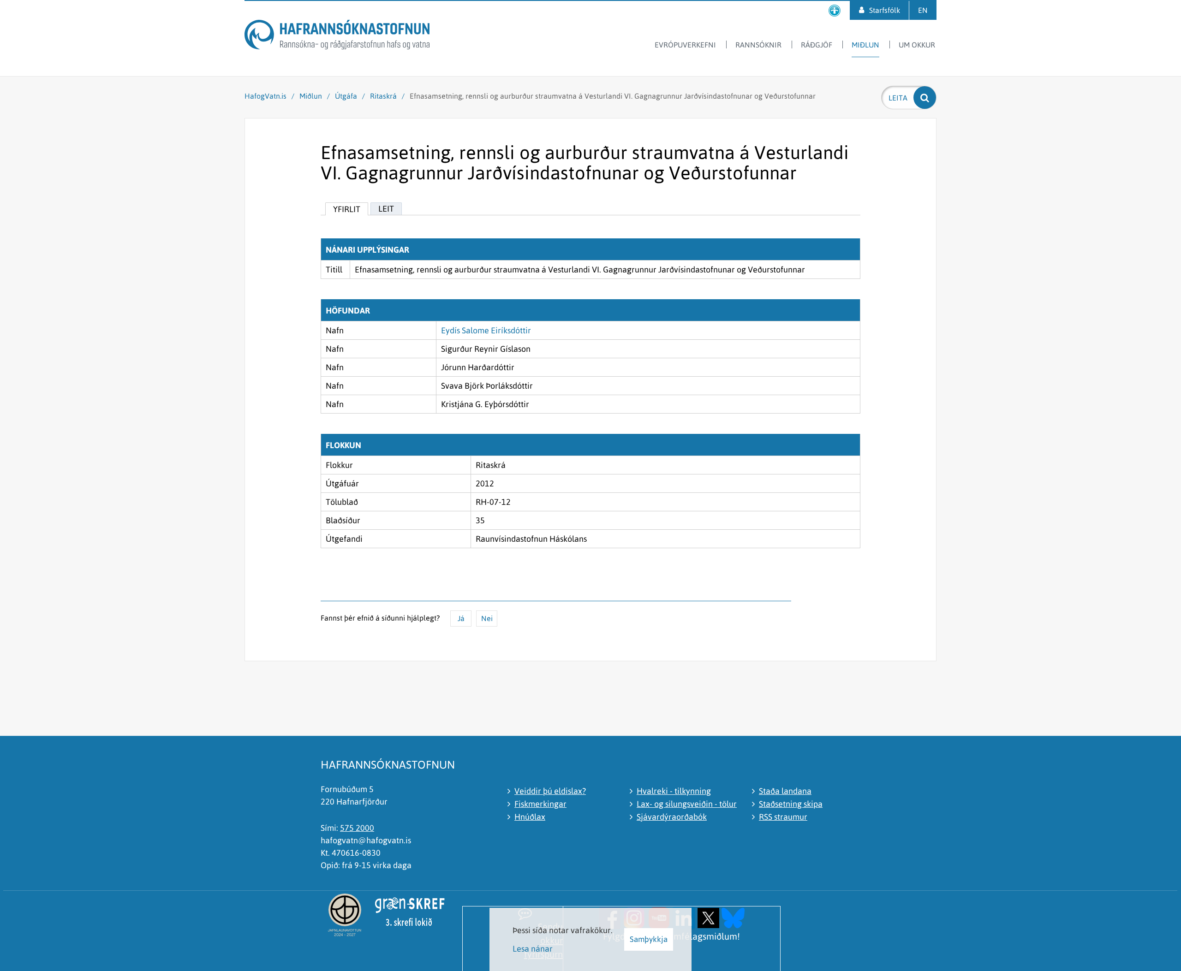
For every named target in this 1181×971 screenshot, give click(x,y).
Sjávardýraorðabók (672, 817)
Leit (386, 208)
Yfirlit (346, 209)
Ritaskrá (383, 96)
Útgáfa (346, 96)
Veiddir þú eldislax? (550, 791)
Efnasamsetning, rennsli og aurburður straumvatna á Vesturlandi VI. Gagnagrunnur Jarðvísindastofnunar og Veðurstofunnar (613, 96)
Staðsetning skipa (791, 804)
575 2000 (357, 828)
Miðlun (310, 96)
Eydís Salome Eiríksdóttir (486, 330)
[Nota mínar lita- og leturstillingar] (834, 10)
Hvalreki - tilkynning (674, 791)
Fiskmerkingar (540, 804)
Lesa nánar (533, 948)
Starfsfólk (884, 10)
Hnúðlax (529, 817)
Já (461, 618)
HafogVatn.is (265, 96)
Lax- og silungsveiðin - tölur (687, 804)
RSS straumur (783, 817)
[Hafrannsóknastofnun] (337, 36)
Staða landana (785, 791)
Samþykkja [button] (649, 939)
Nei (487, 618)
